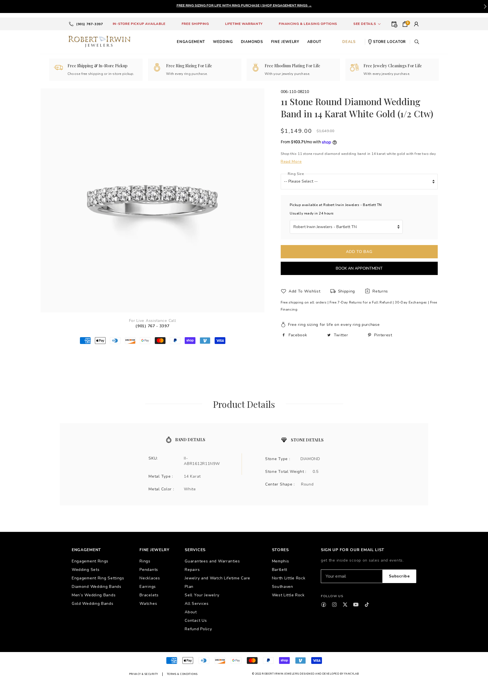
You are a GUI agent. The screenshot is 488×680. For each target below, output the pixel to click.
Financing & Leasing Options (308, 23)
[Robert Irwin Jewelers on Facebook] (323, 604)
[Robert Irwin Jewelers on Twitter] (345, 604)
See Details (364, 23)
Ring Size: (296, 174)
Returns (380, 291)
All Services (196, 603)
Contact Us (196, 620)
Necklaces (150, 578)
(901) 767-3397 (89, 24)
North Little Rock (289, 578)
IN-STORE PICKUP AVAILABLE (139, 23)
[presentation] (485, 6)
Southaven (282, 586)
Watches (148, 603)
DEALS (349, 41)
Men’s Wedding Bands (94, 595)
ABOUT (314, 41)
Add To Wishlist (305, 291)
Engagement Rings (90, 561)
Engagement (191, 41)
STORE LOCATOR (389, 41)
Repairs (192, 569)
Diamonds (252, 41)
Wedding (223, 41)
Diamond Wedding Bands (96, 586)
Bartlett (279, 569)
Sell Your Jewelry (202, 595)
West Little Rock (288, 595)
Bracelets (149, 595)
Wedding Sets (85, 569)
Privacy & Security (143, 674)
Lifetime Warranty (244, 23)
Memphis (280, 561)
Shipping (346, 291)
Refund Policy (198, 629)
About (191, 612)
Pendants (149, 569)
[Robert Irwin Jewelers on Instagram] (334, 604)
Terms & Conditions (182, 674)
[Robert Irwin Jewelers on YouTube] (356, 604)
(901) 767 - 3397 (152, 326)
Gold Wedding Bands (93, 603)
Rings (145, 561)
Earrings (148, 586)
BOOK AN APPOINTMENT (359, 268)
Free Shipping (195, 23)
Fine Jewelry (285, 41)
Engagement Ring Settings (98, 578)
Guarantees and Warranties (212, 561)
